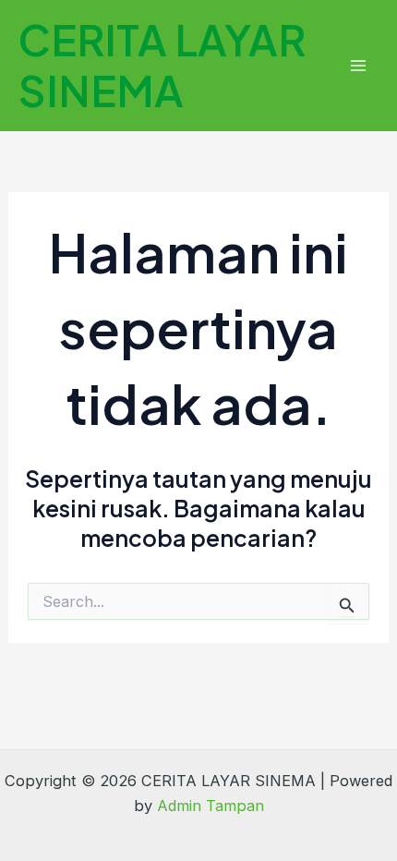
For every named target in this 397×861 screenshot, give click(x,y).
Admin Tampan (210, 805)
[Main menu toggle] (358, 66)
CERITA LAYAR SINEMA (162, 64)
